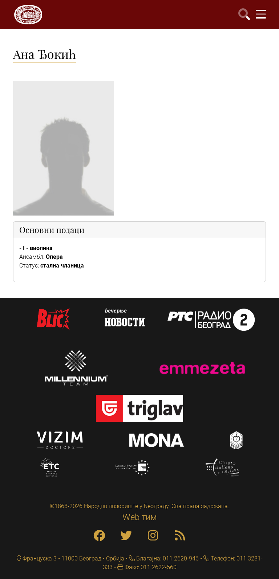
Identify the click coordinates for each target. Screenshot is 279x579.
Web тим (139, 517)
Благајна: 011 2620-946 (167, 558)
